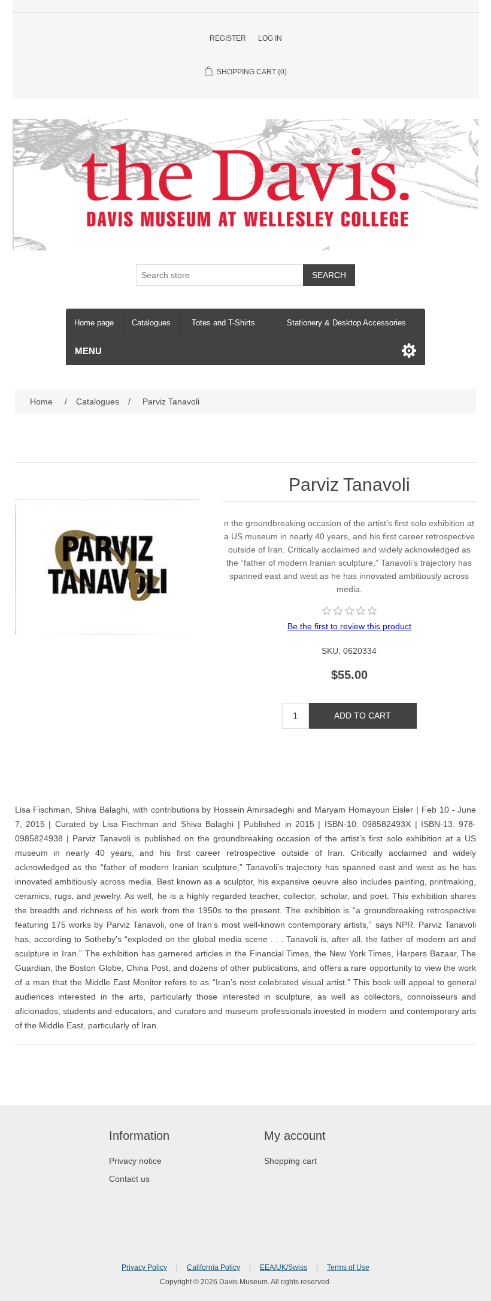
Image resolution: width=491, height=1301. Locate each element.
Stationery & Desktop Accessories (346, 322)
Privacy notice (135, 1161)
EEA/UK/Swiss (283, 1267)
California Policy (213, 1267)
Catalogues (151, 322)
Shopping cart (290, 1161)
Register (228, 38)
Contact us (129, 1179)
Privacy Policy (144, 1267)
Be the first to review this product (349, 626)
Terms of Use (348, 1267)
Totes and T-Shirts (223, 322)
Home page (94, 322)
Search (329, 275)
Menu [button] (88, 351)
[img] (349, 610)
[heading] (168, 1136)
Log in (270, 38)
